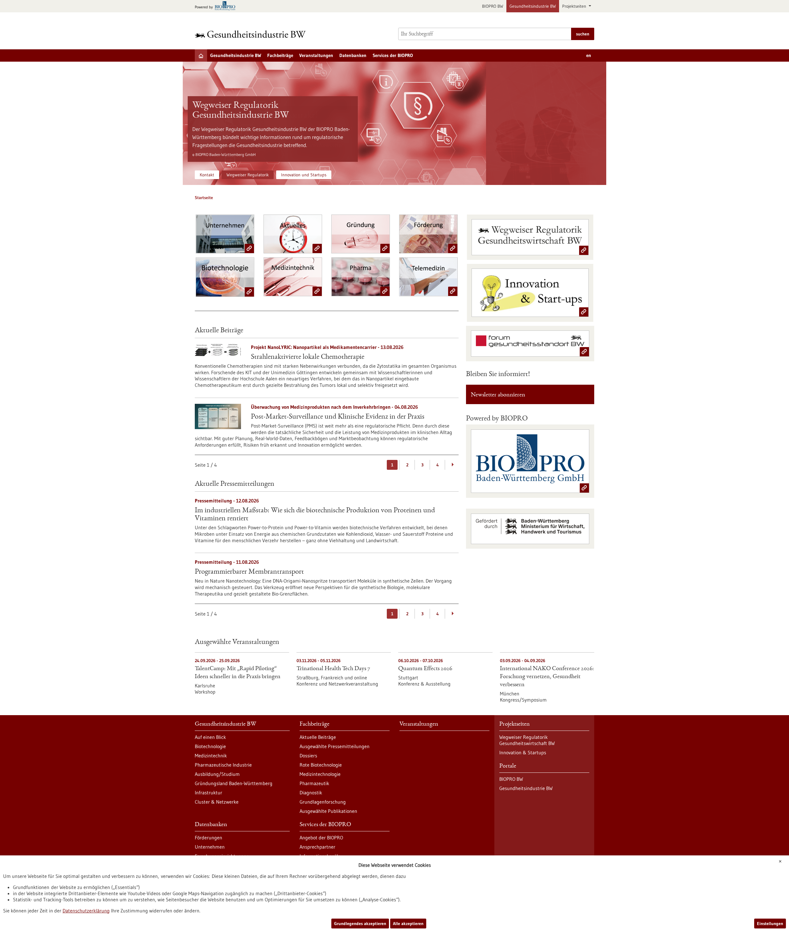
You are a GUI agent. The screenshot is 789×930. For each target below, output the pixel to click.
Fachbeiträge (280, 55)
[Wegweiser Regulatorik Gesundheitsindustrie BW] (334, 123)
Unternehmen (210, 847)
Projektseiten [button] (574, 6)
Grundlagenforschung (323, 802)
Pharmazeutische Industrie (223, 765)
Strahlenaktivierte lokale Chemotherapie (307, 357)
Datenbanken (352, 55)
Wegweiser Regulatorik (248, 175)
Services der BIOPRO (393, 55)
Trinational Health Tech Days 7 (333, 669)
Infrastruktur (208, 792)
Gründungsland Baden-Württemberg (233, 783)
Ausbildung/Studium (217, 774)
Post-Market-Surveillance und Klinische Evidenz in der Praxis (337, 417)
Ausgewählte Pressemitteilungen (335, 746)
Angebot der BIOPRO (321, 837)
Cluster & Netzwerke (217, 802)
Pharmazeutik (314, 783)
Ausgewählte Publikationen (328, 811)
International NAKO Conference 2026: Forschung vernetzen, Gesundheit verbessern (547, 677)
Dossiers (308, 755)
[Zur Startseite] (252, 34)
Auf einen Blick (210, 737)
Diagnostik (311, 792)
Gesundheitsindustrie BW (532, 6)
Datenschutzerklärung (86, 910)
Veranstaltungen (316, 55)
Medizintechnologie (320, 774)
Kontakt (207, 175)
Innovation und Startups (303, 175)
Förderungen (208, 837)
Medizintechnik (211, 755)
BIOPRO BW (492, 6)
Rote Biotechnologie (321, 765)
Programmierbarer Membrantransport (249, 572)
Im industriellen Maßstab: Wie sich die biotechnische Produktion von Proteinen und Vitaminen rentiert (315, 514)
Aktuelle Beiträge (318, 737)
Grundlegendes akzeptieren (360, 923)
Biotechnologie (210, 746)
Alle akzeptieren (408, 923)
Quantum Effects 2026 (425, 669)
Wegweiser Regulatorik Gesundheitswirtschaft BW (527, 740)
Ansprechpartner (317, 847)
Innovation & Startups (522, 752)
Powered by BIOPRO (497, 419)
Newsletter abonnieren (498, 395)
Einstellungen (770, 923)
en (588, 55)
